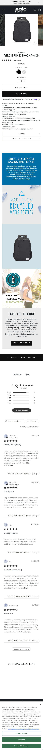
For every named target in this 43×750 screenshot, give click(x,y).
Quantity (21, 77)
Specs (21, 134)
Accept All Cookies (21, 746)
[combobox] (29, 427)
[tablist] (21, 374)
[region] (21, 392)
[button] (32, 474)
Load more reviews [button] (21, 649)
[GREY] (10, 692)
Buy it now (21, 94)
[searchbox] (14, 421)
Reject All (21, 739)
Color (22, 67)
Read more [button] (8, 465)
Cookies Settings (21, 733)
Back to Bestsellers (23, 357)
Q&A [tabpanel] (27, 374)
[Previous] (5, 2)
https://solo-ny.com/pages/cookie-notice (23, 729)
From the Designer (21, 138)
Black (19, 72)
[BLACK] (8, 692)
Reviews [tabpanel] (17, 374)
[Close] (40, 704)
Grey (24, 72)
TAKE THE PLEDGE (21, 342)
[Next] (38, 2)
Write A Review (21, 410)
